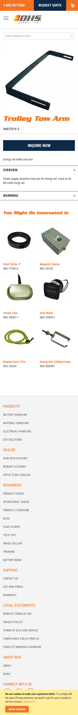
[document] (39, 702)
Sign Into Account (15, 458)
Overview (10, 170)
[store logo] (26, 19)
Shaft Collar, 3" (12, 264)
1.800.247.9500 (14, 5)
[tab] (39, 170)
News (6, 674)
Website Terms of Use (17, 613)
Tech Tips (9, 535)
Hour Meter (46, 313)
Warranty (9, 595)
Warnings (10, 196)
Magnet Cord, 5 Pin (14, 361)
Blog (6, 518)
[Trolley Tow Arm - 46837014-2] (39, 79)
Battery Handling (15, 414)
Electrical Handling (17, 431)
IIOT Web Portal (13, 586)
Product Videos (13, 493)
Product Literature (16, 510)
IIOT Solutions (12, 439)
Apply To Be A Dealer (16, 475)
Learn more (29, 701)
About (7, 665)
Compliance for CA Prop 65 (21, 638)
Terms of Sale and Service (20, 630)
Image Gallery (12, 543)
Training (9, 551)
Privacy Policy (13, 622)
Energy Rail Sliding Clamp (55, 361)
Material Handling (16, 423)
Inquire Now (39, 145)
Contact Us (10, 578)
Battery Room (12, 560)
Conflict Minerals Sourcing (22, 647)
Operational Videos (16, 502)
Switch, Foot (10, 313)
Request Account (14, 466)
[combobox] (39, 36)
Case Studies (11, 526)
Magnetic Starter (50, 264)
